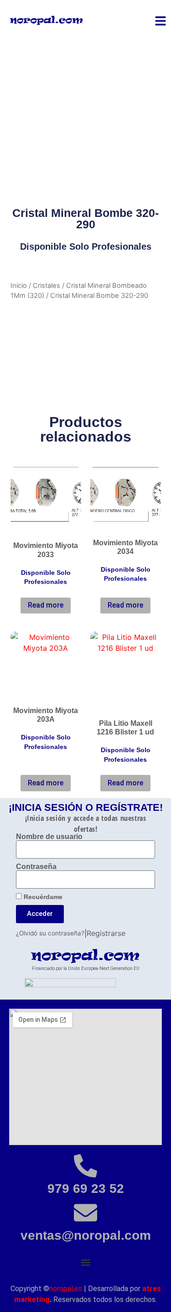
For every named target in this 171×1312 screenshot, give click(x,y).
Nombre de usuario (49, 836)
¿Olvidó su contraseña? (50, 933)
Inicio (18, 286)
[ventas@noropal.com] (85, 1212)
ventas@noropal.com (86, 1235)
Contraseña (36, 866)
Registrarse (106, 933)
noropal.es (65, 1288)
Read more (45, 605)
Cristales (46, 286)
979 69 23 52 (85, 1188)
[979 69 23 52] (85, 1165)
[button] (85, 1262)
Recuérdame (42, 897)
